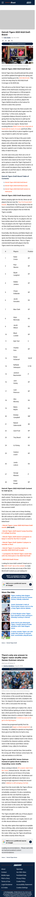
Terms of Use (5, 881)
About (3, 869)
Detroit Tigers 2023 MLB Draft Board (16, 182)
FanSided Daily (21, 875)
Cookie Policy (20, 881)
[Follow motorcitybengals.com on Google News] (30, 584)
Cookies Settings (22, 887)
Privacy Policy (21, 878)
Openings (19, 869)
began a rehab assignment (21, 727)
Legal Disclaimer (6, 884)
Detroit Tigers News (12, 857)
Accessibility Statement (24, 884)
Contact (4, 872)
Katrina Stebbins (9, 666)
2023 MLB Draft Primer (11, 559)
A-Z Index (4, 887)
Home (3, 643)
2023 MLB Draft (24, 78)
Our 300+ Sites (21, 872)
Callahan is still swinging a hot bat (17, 783)
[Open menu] (3, 3)
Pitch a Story (5, 878)
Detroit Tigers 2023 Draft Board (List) (16, 185)
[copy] (12, 41)
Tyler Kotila (7, 37)
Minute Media (10, 891)
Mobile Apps (5, 875)
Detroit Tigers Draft (12, 643)
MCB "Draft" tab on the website (14, 566)
